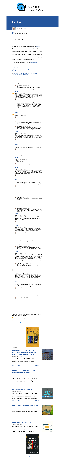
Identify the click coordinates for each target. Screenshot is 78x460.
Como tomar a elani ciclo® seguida (25, 406)
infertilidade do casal (33, 62)
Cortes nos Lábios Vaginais (22, 389)
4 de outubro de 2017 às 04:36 (25, 232)
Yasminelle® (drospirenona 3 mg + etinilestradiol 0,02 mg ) (25, 372)
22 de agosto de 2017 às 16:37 (22, 215)
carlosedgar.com (15, 67)
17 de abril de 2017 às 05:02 (25, 185)
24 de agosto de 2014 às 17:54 (22, 80)
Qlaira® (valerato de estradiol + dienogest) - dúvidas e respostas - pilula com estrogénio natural (24, 352)
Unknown (16, 93)
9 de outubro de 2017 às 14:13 (25, 246)
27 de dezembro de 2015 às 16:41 (22, 133)
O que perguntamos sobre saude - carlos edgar (20, 69)
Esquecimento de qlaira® (21, 422)
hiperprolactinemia (31, 73)
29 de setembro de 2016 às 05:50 (22, 159)
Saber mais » (37, 365)
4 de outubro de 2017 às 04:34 (22, 227)
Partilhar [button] (13, 365)
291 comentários (18, 433)
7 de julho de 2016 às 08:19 (21, 146)
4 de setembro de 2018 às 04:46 (25, 297)
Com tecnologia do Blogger (33, 456)
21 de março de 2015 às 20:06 (24, 121)
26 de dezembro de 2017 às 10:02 (23, 269)
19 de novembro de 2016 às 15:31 (26, 174)
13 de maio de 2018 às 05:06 (25, 287)
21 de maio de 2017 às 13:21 (25, 197)
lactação (18, 74)
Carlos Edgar (19, 85)
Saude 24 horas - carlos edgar (17, 70)
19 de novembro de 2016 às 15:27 (22, 169)
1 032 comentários (19, 400)
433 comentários (18, 417)
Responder (16, 91)
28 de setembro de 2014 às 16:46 (22, 114)
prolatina (26, 74)
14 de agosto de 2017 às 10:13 (22, 203)
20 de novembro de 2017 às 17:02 (26, 263)
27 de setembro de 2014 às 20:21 (22, 93)
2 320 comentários (19, 365)
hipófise (35, 73)
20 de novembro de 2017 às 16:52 (22, 253)
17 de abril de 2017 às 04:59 (22, 181)
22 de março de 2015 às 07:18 (25, 126)
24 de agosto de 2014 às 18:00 (25, 85)
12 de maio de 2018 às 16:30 (22, 283)
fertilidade (21, 73)
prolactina (22, 74)
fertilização (25, 73)
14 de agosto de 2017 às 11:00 (25, 208)
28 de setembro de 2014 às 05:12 (26, 98)
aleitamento (16, 73)
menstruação (38, 46)
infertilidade (14, 74)
